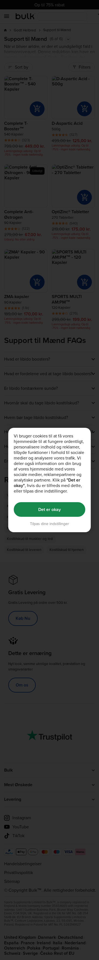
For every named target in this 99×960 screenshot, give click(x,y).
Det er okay (49, 509)
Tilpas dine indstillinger (49, 524)
